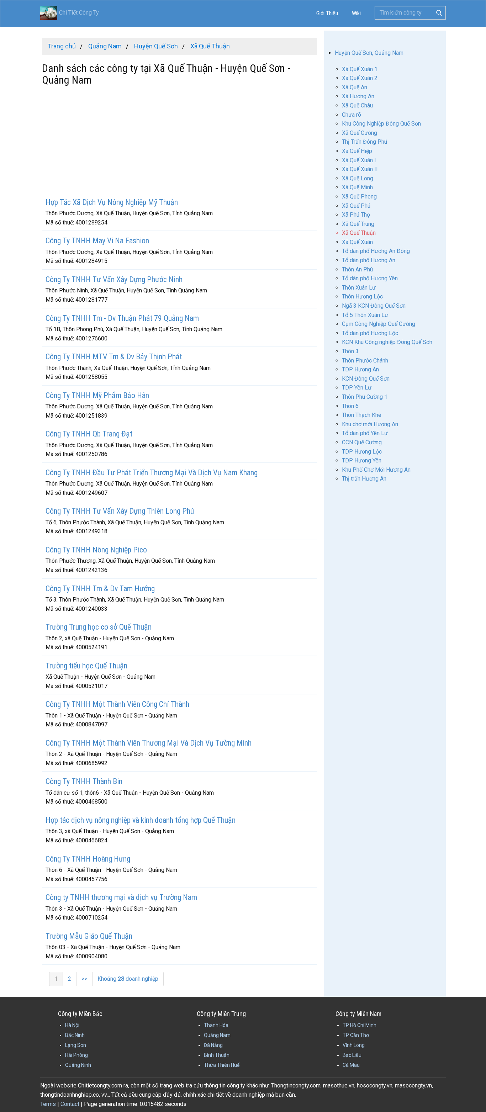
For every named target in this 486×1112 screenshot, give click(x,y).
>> (84, 978)
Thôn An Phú (357, 269)
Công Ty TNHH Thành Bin (84, 781)
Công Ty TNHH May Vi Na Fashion (97, 240)
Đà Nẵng (213, 1045)
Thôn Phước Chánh (365, 360)
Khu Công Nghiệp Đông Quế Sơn (381, 123)
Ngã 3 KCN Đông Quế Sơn (374, 305)
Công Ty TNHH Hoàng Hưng (88, 858)
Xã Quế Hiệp (357, 151)
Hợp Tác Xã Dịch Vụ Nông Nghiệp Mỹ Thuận (112, 202)
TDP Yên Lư (356, 387)
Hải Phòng (76, 1055)
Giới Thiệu (327, 13)
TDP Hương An (360, 369)
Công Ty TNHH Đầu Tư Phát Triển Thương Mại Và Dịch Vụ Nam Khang (152, 472)
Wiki (356, 13)
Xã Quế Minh (357, 187)
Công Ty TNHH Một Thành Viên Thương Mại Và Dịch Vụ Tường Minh (149, 742)
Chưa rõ (351, 114)
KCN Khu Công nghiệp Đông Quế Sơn (387, 342)
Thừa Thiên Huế (221, 1065)
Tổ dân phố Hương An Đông (376, 251)
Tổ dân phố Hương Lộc (370, 333)
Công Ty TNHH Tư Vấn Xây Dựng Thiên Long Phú (120, 511)
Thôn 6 (350, 406)
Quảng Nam (217, 1035)
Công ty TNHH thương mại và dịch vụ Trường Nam (121, 897)
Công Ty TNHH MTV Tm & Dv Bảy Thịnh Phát (114, 356)
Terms (48, 1104)
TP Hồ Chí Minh (359, 1025)
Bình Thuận (216, 1055)
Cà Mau (351, 1065)
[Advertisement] (179, 142)
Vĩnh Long (354, 1045)
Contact (69, 1104)
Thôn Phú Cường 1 (364, 396)
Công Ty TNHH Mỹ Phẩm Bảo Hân (97, 395)
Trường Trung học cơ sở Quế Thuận (99, 627)
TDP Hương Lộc (362, 451)
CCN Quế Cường (362, 442)
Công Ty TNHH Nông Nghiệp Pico (96, 549)
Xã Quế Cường (359, 132)
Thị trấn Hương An (364, 478)
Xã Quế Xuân (357, 242)
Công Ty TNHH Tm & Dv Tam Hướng (100, 588)
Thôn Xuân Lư (359, 287)
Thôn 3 (350, 351)
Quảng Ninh (78, 1065)
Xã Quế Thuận (359, 232)
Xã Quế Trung (358, 224)
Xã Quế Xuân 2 (359, 78)
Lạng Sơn (75, 1045)
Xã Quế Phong (359, 196)
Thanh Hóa (216, 1025)
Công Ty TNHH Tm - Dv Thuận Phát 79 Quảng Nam (122, 318)
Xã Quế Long (357, 178)
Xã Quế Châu (357, 105)
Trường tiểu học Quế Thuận (86, 665)
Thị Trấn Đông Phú (364, 141)
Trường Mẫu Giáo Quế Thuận (89, 936)
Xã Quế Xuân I (359, 160)
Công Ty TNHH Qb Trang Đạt (89, 433)
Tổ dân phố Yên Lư (365, 433)
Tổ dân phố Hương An (368, 260)
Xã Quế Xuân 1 (359, 69)
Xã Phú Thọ (356, 214)
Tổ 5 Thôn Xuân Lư (365, 315)
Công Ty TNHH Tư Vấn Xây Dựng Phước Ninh (114, 279)
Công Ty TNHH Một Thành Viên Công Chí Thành (117, 704)
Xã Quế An (354, 87)
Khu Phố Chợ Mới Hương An (376, 469)
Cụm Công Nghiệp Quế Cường (378, 324)
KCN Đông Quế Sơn (366, 378)
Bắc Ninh (75, 1035)
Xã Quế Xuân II (360, 169)
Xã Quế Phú (356, 205)
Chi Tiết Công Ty (79, 12)
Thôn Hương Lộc (362, 296)
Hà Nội (72, 1025)
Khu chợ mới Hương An (370, 424)
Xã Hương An (358, 96)
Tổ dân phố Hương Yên (370, 278)
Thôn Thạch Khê (361, 415)
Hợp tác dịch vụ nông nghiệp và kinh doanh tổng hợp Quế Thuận (141, 820)
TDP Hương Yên (361, 460)
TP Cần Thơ (356, 1035)
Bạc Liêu (352, 1055)
